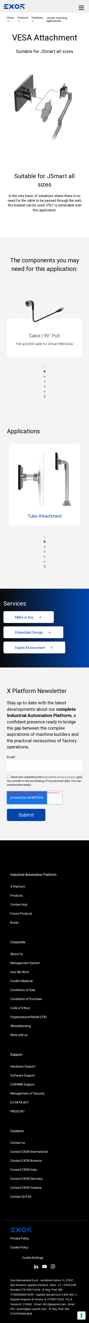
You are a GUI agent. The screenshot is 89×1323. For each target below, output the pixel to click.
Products (22, 17)
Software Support (22, 1075)
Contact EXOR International (29, 1151)
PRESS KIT (17, 1111)
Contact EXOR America (26, 1160)
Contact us (17, 1142)
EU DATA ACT (19, 1102)
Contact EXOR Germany (26, 1178)
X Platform (17, 886)
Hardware (37, 17)
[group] (44, 322)
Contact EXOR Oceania (25, 1187)
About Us (16, 954)
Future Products (21, 913)
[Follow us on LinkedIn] (36, 1267)
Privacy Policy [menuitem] (19, 1238)
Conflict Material (21, 981)
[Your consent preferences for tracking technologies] (81, 1315)
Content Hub (18, 904)
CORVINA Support (22, 1084)
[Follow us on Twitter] (44, 1267)
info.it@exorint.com (54, 1304)
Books (14, 922)
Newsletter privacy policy (58, 777)
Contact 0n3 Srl (20, 1196)
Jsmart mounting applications (56, 19)
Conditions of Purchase (26, 999)
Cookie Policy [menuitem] (19, 1247)
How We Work (19, 972)
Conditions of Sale (22, 990)
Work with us (19, 1035)
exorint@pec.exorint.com (31, 1309)
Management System (25, 963)
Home (10, 17)
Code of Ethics (20, 1008)
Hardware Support (22, 1066)
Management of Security (27, 1093)
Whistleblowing (20, 1026)
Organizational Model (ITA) (28, 1017)
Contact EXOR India (23, 1169)
